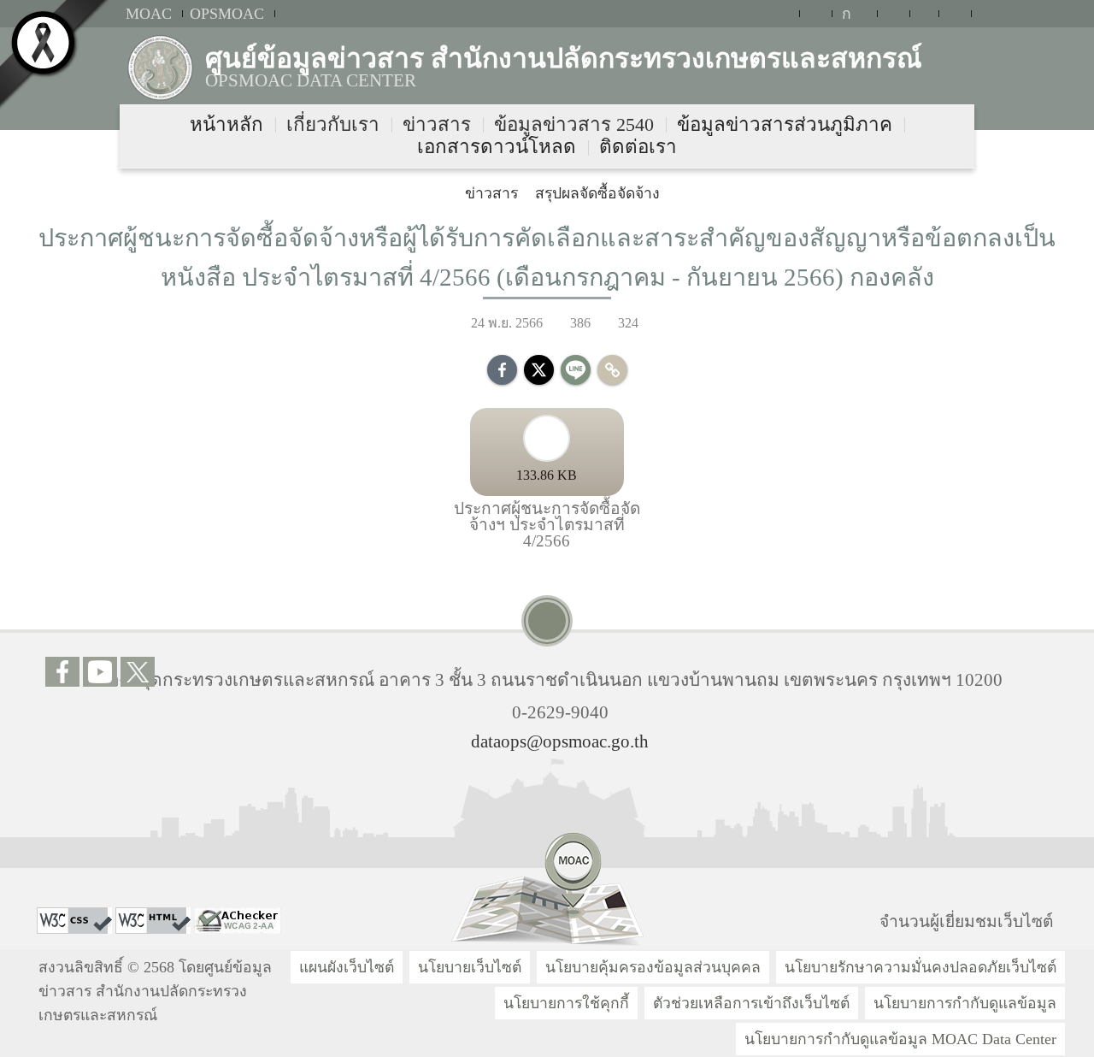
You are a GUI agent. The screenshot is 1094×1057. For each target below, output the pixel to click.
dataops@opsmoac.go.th (560, 741)
